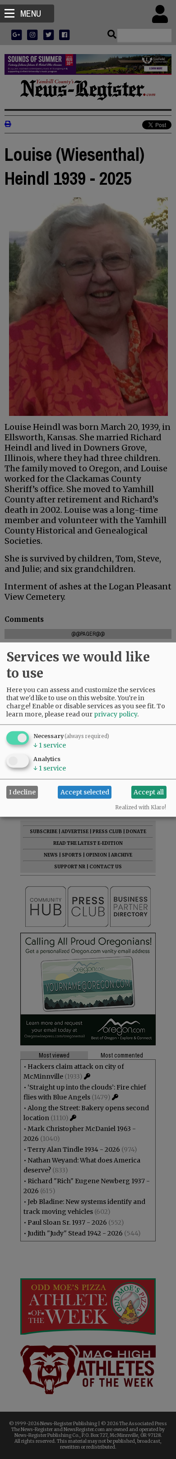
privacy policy (115, 714)
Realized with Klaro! (140, 807)
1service (49, 745)
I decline (22, 792)
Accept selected (84, 792)
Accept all (149, 792)
